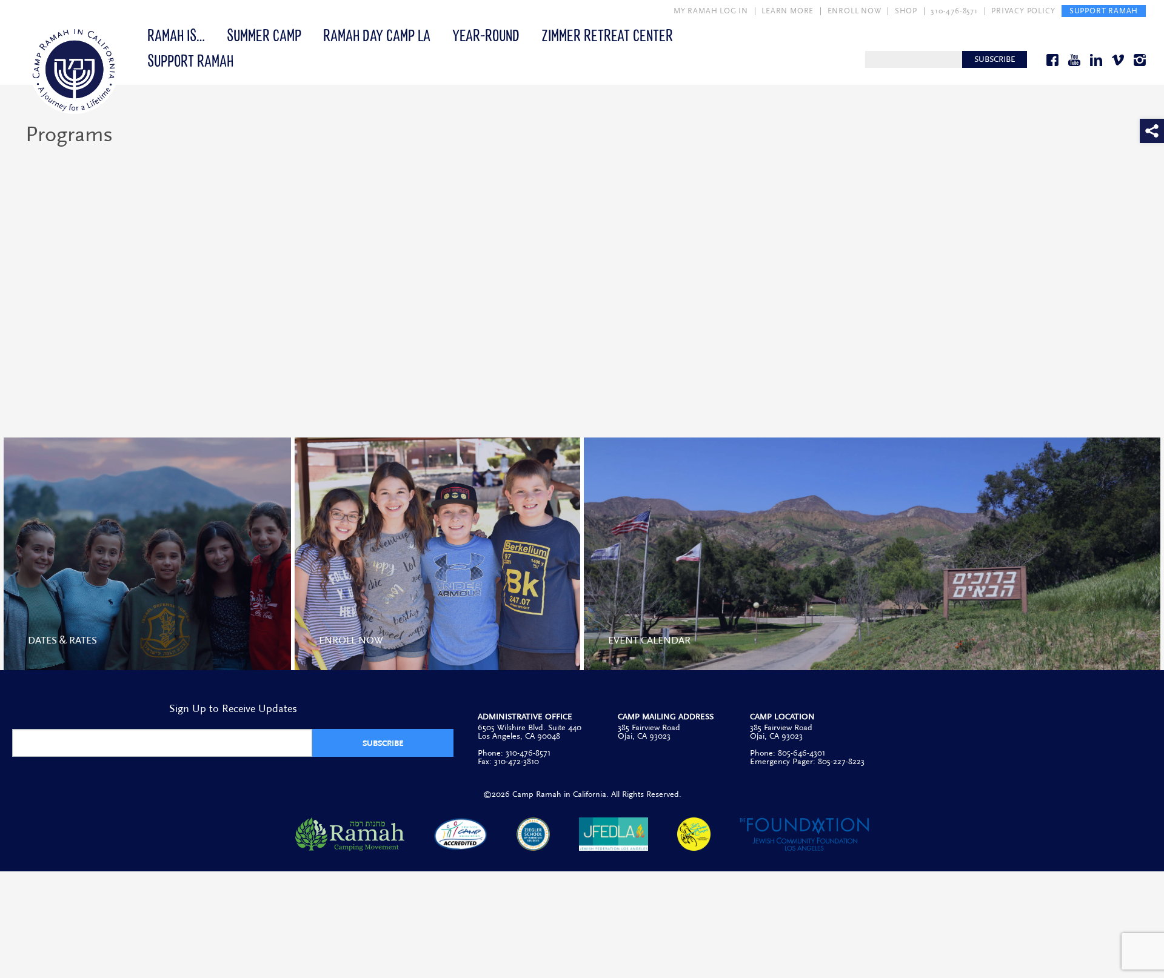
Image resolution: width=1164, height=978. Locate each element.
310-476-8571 (954, 11)
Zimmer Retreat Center (607, 34)
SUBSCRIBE (994, 59)
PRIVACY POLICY (1023, 11)
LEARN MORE (787, 11)
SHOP (906, 11)
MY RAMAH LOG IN (711, 11)
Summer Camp (264, 34)
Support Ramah (190, 60)
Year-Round (486, 34)
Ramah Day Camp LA (376, 34)
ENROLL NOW (854, 11)
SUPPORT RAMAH (1103, 11)
